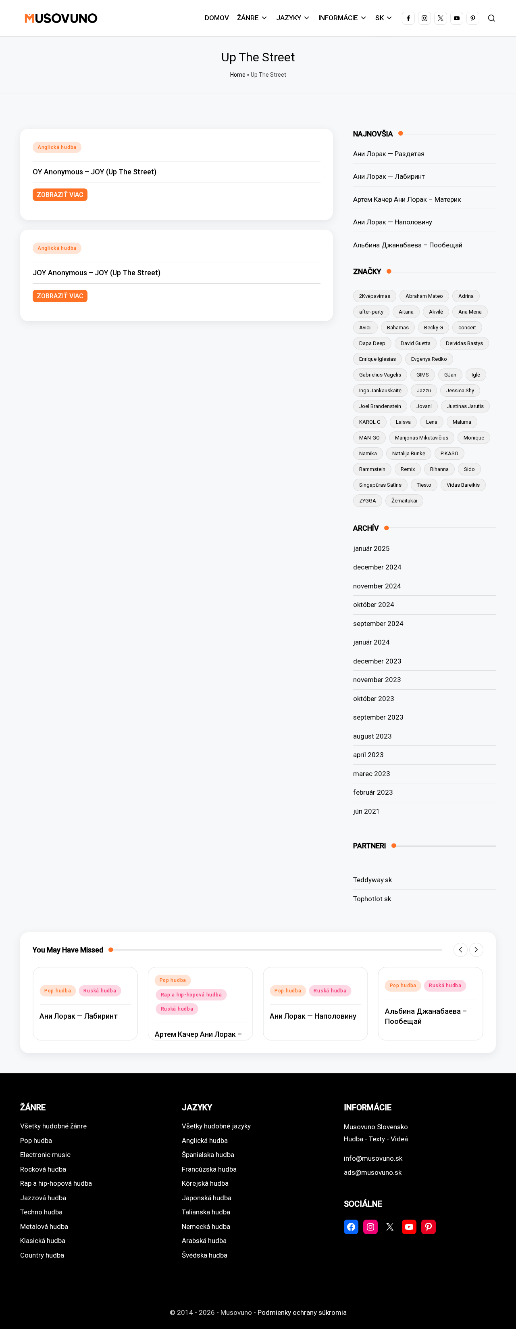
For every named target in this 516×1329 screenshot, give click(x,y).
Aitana (406, 312)
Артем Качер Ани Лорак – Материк (407, 199)
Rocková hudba (43, 1169)
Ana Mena (470, 312)
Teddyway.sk (372, 880)
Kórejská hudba (205, 1183)
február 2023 (373, 792)
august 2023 (372, 736)
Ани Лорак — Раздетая (388, 154)
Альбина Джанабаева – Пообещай (407, 245)
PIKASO (449, 453)
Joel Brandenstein (380, 406)
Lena (431, 422)
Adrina (466, 296)
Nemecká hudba (206, 1226)
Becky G (433, 327)
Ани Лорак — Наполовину (392, 222)
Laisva (403, 422)
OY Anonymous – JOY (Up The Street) (94, 171)
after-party (371, 312)
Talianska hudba (206, 1212)
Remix (408, 469)
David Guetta (416, 343)
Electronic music (45, 1155)
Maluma (462, 422)
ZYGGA (367, 501)
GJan (450, 375)
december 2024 (377, 567)
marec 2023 (371, 774)
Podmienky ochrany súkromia (302, 1312)
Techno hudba (41, 1212)
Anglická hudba (57, 147)
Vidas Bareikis (463, 485)
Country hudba (42, 1255)
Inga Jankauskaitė (380, 390)
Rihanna (439, 469)
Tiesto (424, 485)
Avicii (365, 327)
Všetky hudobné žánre (53, 1126)
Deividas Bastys (464, 343)
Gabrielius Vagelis (380, 375)
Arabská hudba (204, 1241)
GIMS (422, 375)
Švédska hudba (204, 1255)
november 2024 (377, 586)
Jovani (424, 406)
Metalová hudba (44, 1226)
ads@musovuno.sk (373, 1172)
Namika (368, 453)
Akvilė (436, 312)
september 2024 (378, 624)
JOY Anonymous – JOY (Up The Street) (96, 272)
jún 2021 (366, 811)
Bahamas (398, 327)
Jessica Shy (460, 390)
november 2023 (377, 680)
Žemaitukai (404, 501)
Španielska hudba (208, 1155)
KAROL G (370, 422)
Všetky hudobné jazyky (216, 1126)
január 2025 (371, 548)
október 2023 (373, 699)
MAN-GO (369, 438)
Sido (469, 469)
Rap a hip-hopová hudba (191, 995)
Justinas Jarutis (465, 406)
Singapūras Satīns (380, 485)
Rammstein (372, 469)
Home (238, 74)
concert (467, 327)
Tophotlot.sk (372, 899)
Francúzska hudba (209, 1169)
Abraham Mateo (424, 296)
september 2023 (378, 717)
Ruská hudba (99, 991)
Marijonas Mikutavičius (421, 438)
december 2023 (377, 661)
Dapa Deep (372, 343)
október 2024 (373, 605)
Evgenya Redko (429, 359)
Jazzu (424, 390)
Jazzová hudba (43, 1198)
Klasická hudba (42, 1241)
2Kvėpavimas (374, 296)
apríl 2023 (368, 755)
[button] (461, 950)
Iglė (476, 375)
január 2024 (371, 642)
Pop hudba (57, 991)
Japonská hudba (206, 1198)
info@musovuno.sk (373, 1158)
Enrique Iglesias (377, 359)
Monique (474, 438)
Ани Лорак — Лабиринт (389, 176)
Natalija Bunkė (408, 453)
